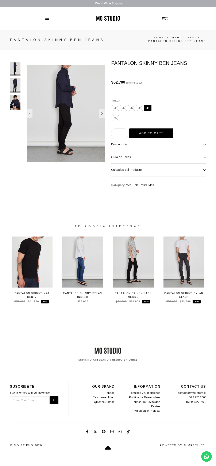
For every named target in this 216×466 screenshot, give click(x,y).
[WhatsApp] (121, 432)
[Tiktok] (128, 432)
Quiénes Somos (104, 401)
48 (147, 108)
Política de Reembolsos (144, 397)
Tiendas (109, 392)
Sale (135, 185)
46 (139, 108)
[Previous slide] (29, 113)
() (166, 18)
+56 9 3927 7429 (196, 401)
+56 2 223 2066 (196, 397)
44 (131, 108)
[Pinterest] (104, 432)
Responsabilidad (104, 397)
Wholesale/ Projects (147, 410)
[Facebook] (87, 432)
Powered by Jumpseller (182, 445)
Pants (194, 37)
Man (151, 185)
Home (159, 37)
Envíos (155, 406)
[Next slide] (102, 113)
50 (115, 117)
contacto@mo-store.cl (192, 392)
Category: (118, 185)
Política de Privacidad (146, 401)
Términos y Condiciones (144, 392)
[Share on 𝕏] (95, 432)
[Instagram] (112, 432)
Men (176, 37)
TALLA (115, 100)
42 (123, 108)
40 (115, 108)
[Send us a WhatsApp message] (206, 456)
